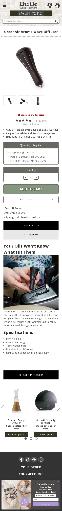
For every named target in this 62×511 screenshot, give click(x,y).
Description (31, 225)
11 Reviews (31, 234)
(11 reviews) (40, 120)
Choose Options (16, 434)
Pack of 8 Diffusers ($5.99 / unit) (27, 156)
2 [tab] (31, 438)
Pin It (34, 460)
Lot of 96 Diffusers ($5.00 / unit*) (28, 161)
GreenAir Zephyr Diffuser (16, 421)
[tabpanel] (16, 410)
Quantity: (31, 145)
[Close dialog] (59, 482)
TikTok (28, 460)
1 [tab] (25, 438)
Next (58, 408)
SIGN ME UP (46, 504)
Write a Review (31, 124)
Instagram (41, 460)
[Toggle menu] (4, 5)
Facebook (21, 460)
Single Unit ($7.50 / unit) (23, 152)
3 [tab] (36, 438)
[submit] (56, 21)
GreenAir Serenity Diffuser (45, 421)
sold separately (40, 352)
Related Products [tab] (31, 374)
